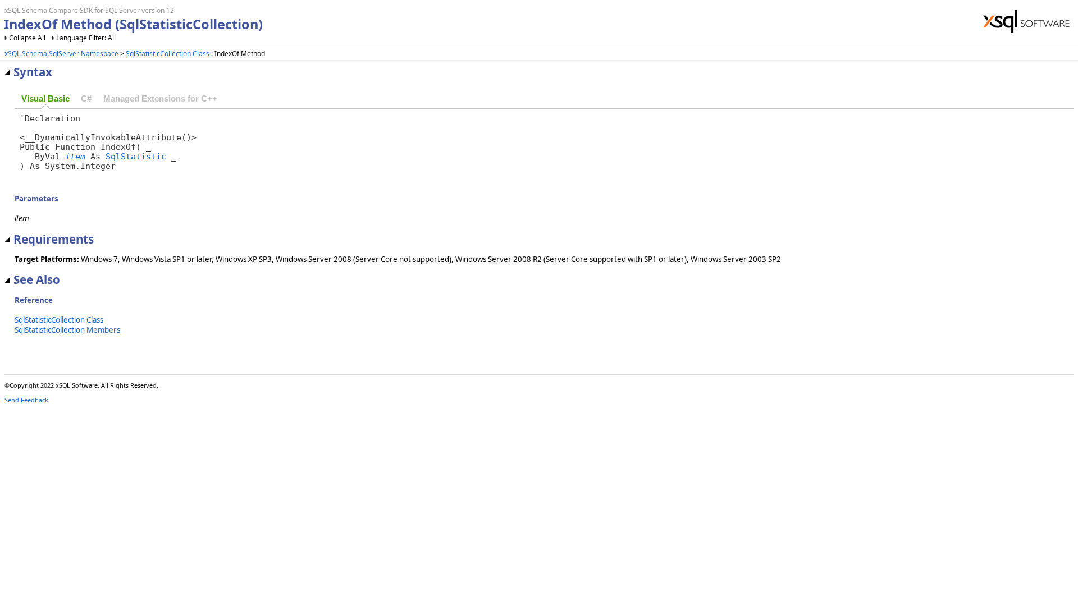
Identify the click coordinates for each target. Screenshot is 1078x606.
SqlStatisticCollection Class (167, 53)
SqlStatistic (136, 156)
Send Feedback (26, 400)
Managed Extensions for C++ (160, 98)
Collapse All (27, 38)
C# (86, 98)
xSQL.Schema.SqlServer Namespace (61, 53)
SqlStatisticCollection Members (67, 330)
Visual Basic (45, 98)
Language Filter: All (86, 38)
